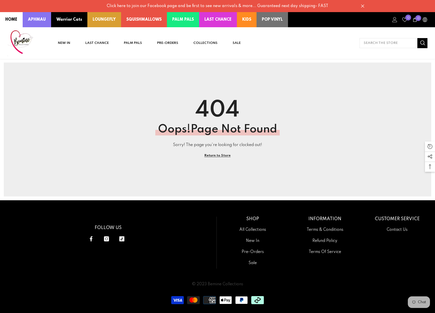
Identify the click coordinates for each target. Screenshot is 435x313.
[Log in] (394, 19)
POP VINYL (272, 20)
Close (362, 6)
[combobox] (388, 43)
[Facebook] (91, 239)
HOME (11, 20)
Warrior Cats (69, 20)
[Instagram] (106, 239)
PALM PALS (183, 20)
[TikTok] (122, 239)
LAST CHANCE (218, 20)
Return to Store (217, 155)
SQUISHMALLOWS (144, 20)
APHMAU (37, 20)
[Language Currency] (424, 19)
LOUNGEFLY (104, 20)
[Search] (393, 43)
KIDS (246, 20)
